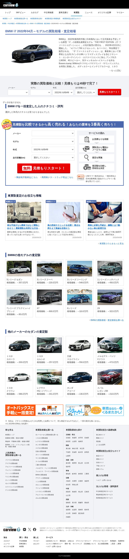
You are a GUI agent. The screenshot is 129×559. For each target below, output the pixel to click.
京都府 (80, 481)
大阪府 (68, 481)
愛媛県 (80, 503)
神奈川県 (75, 448)
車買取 (76, 12)
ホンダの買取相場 (42, 445)
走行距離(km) (80, 88)
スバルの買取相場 (42, 461)
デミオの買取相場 (11, 490)
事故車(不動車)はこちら (27, 177)
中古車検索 (48, 12)
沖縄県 (68, 517)
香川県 (74, 503)
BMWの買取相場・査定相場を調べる (107, 320)
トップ (8, 12)
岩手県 (80, 438)
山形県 (74, 441)
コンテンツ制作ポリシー (54, 544)
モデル (33, 88)
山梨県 (68, 456)
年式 (54, 88)
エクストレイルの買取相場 (14, 487)
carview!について (52, 541)
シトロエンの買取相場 (43, 491)
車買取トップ (7, 18)
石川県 (86, 463)
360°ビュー (20, 12)
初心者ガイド (100, 435)
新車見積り (63, 12)
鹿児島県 (81, 513)
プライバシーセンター (100, 541)
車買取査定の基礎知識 (52, 18)
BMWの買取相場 (41, 475)
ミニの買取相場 (41, 481)
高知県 (86, 503)
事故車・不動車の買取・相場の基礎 (17, 441)
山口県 (68, 495)
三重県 (86, 474)
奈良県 (68, 485)
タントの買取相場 (11, 480)
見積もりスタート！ (109, 92)
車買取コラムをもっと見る (112, 243)
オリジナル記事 (104, 12)
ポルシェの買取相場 (42, 485)
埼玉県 (82, 448)
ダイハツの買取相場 (42, 455)
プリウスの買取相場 (12, 460)
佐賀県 (74, 510)
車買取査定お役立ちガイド (72, 18)
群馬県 (86, 452)
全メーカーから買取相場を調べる (47, 435)
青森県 (74, 438)
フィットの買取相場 (12, 473)
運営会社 (63, 541)
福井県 (68, 466)
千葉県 (68, 452)
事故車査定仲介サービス (104, 495)
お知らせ (71, 541)
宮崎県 (74, 513)
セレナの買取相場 (11, 483)
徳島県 (68, 503)
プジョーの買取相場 (42, 488)
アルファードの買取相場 (13, 467)
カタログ (34, 12)
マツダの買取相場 (42, 458)
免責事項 (121, 541)
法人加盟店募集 (103, 544)
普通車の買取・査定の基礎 (14, 438)
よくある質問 (100, 445)
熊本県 (86, 510)
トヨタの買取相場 (42, 438)
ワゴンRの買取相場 (12, 477)
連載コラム (100, 469)
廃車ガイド (100, 438)
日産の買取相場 (41, 451)
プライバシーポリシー (83, 541)
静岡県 (80, 474)
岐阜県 (74, 474)
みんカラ (36, 544)
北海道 (68, 438)
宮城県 (86, 438)
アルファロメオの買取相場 (45, 495)
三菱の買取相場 (41, 465)
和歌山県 (75, 485)
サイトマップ (77, 544)
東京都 (68, 448)
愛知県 (68, 474)
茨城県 (74, 452)
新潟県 (68, 463)
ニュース (88, 12)
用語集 (98, 441)
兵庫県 (74, 481)
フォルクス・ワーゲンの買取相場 (47, 471)
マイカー (120, 12)
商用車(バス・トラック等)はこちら (57, 177)
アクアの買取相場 (11, 463)
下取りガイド (100, 466)
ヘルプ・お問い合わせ (103, 480)
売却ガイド (100, 462)
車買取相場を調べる (21, 18)
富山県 (80, 463)
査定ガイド (100, 456)
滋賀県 (86, 481)
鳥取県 (68, 492)
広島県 (86, 492)
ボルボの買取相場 (42, 498)
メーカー (11, 88)
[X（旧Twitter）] (29, 529)
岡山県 (80, 492)
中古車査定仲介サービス (104, 491)
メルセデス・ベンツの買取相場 (46, 468)
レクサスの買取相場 (42, 441)
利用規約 (113, 541)
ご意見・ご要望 (115, 544)
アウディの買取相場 (42, 478)
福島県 (80, 441)
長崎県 (80, 510)
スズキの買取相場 (42, 448)
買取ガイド (100, 459)
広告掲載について (90, 544)
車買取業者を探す (36, 18)
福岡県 (68, 510)
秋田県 (68, 441)
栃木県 (80, 452)
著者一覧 (68, 544)
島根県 (74, 492)
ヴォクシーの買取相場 (12, 470)
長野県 (74, 463)
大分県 (68, 513)
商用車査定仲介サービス (104, 498)
